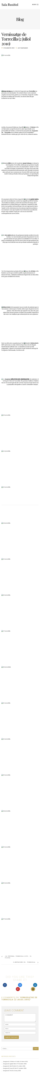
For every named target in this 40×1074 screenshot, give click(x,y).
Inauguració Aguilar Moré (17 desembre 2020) (15, 1063)
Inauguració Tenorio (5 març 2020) (12, 1070)
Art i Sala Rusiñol (23, 48)
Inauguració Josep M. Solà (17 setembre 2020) (14, 1068)
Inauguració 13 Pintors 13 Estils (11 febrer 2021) (15, 1061)
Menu (34, 4)
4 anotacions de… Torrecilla (24, 962)
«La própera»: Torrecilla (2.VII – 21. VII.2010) (18, 957)
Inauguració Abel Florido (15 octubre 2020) (14, 1066)
